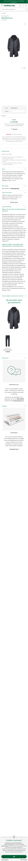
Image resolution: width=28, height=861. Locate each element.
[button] (25, 24)
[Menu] (2, 5)
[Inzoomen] (25, 68)
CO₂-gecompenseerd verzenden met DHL (14, 125)
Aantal (6, 111)
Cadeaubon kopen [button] (14, 449)
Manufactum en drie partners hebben (13, 842)
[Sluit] (27, 1)
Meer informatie (23, 859)
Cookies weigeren (4, 859)
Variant (6, 108)
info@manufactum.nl (18, 400)
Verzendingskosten (20, 123)
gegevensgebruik (5, 845)
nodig (11, 844)
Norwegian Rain (15, 188)
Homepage (3, 13)
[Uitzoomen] (22, 68)
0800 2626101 (20, 399)
